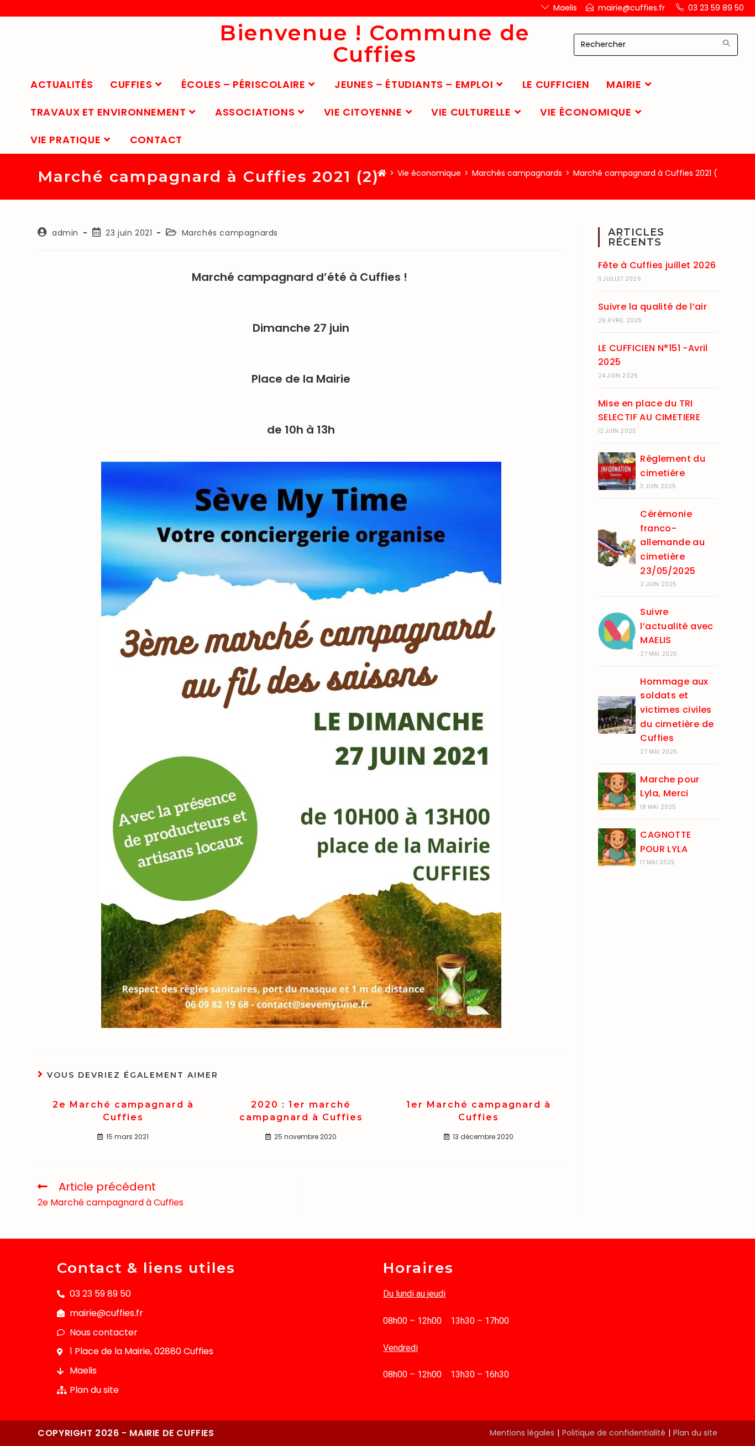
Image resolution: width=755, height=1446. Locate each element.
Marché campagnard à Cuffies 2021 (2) (649, 173)
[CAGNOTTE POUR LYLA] (617, 847)
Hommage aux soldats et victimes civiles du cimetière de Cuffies (677, 709)
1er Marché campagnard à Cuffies (478, 1110)
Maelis (565, 7)
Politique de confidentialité (613, 1432)
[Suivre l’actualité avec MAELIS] (617, 631)
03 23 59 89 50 (716, 7)
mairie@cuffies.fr (631, 7)
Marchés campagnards (230, 232)
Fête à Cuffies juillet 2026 (657, 265)
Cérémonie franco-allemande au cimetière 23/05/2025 (672, 542)
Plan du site (695, 1432)
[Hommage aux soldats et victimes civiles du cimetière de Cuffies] (617, 715)
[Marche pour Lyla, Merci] (617, 791)
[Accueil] (382, 173)
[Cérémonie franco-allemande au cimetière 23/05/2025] (617, 547)
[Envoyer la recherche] (727, 43)
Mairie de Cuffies (94, 34)
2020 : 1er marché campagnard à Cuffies (301, 1110)
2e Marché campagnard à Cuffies (123, 1110)
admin (65, 232)
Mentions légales (522, 1432)
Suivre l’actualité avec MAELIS (676, 625)
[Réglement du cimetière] (617, 471)
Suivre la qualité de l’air (652, 306)
